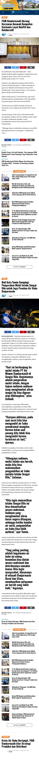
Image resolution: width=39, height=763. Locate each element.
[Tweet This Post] (15, 67)
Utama (4, 146)
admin (10, 35)
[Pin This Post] (23, 67)
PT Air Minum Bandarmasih (22, 145)
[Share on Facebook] (7, 67)
